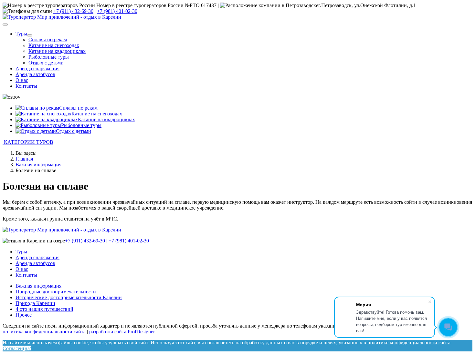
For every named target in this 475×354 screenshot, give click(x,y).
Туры (21, 33)
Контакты (26, 86)
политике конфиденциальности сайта (408, 342)
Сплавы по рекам (47, 39)
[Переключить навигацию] (5, 24)
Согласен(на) (17, 348)
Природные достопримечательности (56, 291)
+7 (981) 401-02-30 (117, 11)
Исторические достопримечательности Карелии (69, 297)
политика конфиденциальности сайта (44, 331)
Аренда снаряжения (37, 68)
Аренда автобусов (35, 74)
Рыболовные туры (48, 57)
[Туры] (29, 35)
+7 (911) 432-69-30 (73, 11)
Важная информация (38, 286)
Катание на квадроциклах (57, 51)
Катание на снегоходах (53, 45)
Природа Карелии (35, 303)
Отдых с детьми (46, 62)
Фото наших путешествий (44, 309)
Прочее (24, 315)
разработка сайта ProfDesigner (122, 331)
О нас (22, 80)
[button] (237, 142)
